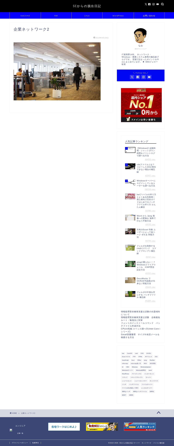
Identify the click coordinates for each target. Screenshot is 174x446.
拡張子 (124, 395)
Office (139, 360)
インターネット (149, 374)
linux (133, 360)
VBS (127, 367)
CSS (142, 353)
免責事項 (35, 443)
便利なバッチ (126, 391)
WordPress (118, 15)
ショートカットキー (141, 381)
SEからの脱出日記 (87, 6)
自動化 (131, 395)
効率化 (152, 391)
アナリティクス (136, 374)
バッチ (124, 384)
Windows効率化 (141, 370)
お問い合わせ (149, 15)
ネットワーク (154, 381)
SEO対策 (153, 363)
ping (145, 360)
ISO (156, 356)
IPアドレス (148, 356)
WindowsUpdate (146, 367)
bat (123, 353)
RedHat (152, 360)
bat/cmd (25, 15)
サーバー (148, 377)
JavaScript (125, 360)
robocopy (125, 363)
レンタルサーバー (146, 388)
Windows (135, 367)
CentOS (129, 353)
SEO (145, 363)
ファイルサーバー (147, 384)
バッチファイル (134, 384)
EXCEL (149, 353)
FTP (134, 356)
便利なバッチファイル (140, 391)
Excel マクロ (126, 356)
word (150, 370)
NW (56, 15)
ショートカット (127, 381)
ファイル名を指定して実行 (130, 388)
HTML (140, 356)
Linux (87, 15)
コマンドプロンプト (136, 377)
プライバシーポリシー (20, 443)
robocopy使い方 (136, 363)
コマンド (125, 377)
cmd (136, 353)
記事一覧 (20, 433)
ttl (122, 367)
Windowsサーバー (127, 370)
